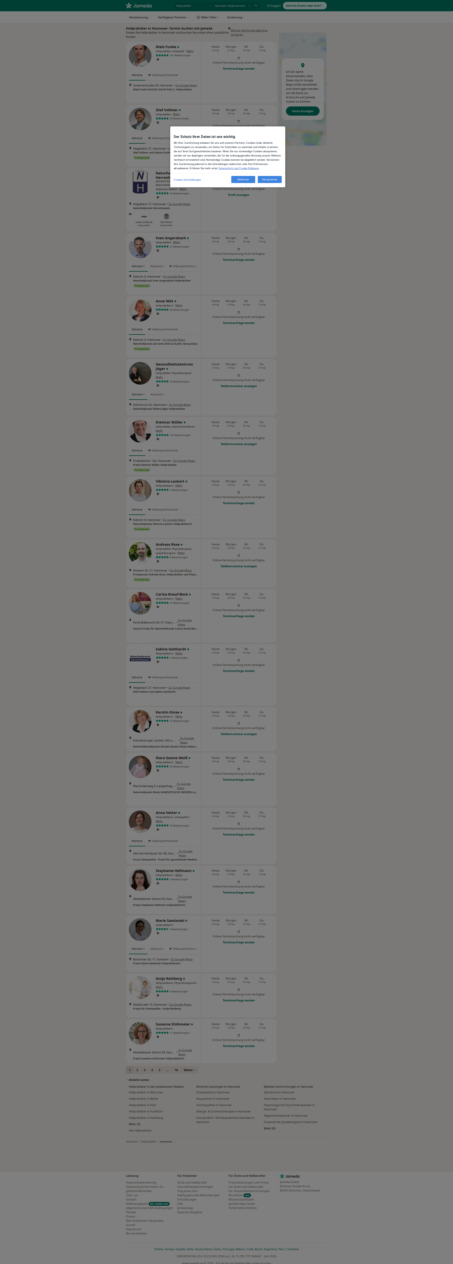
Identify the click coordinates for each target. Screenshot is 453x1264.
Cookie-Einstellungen (187, 179)
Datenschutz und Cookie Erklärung (239, 168)
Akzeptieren (269, 179)
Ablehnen (243, 179)
